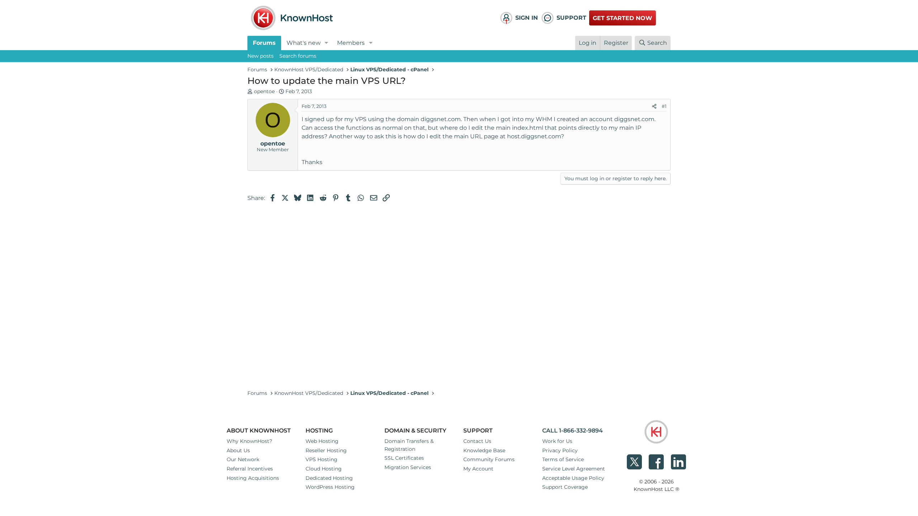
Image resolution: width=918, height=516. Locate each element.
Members (351, 42)
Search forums (297, 56)
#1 (664, 106)
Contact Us (477, 441)
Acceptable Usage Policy (573, 478)
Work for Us (557, 441)
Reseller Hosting (326, 450)
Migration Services (407, 467)
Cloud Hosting (324, 468)
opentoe (264, 91)
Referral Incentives (250, 468)
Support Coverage (565, 487)
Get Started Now (622, 18)
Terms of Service (563, 459)
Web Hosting (322, 441)
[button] (326, 43)
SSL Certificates (404, 458)
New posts (260, 56)
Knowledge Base (484, 450)
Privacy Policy (560, 450)
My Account (478, 468)
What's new (304, 42)
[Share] (654, 106)
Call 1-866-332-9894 (572, 430)
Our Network (243, 459)
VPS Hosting (321, 459)
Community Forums (489, 459)
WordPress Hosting (330, 487)
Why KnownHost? (249, 441)
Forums (264, 42)
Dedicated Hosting (329, 478)
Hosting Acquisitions (253, 478)
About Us (238, 450)
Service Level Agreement (573, 468)
